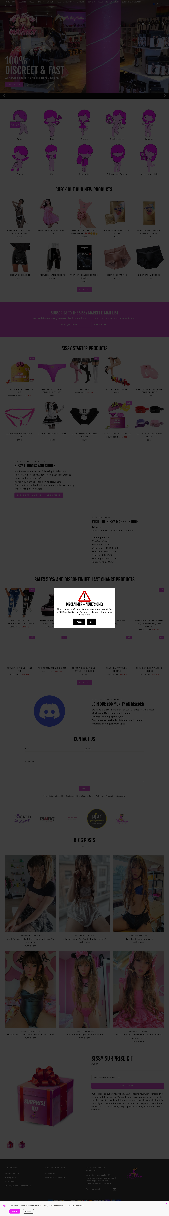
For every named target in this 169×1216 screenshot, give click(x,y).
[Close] (166, 1203)
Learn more (80, 1206)
